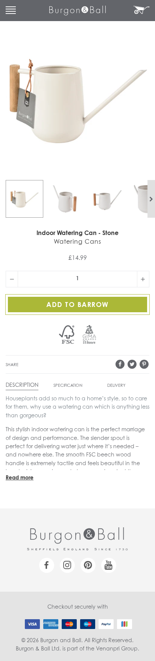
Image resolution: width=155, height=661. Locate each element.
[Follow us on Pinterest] (88, 565)
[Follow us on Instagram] (67, 565)
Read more (19, 478)
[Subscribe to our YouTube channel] (108, 565)
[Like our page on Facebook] (46, 565)
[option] (24, 199)
